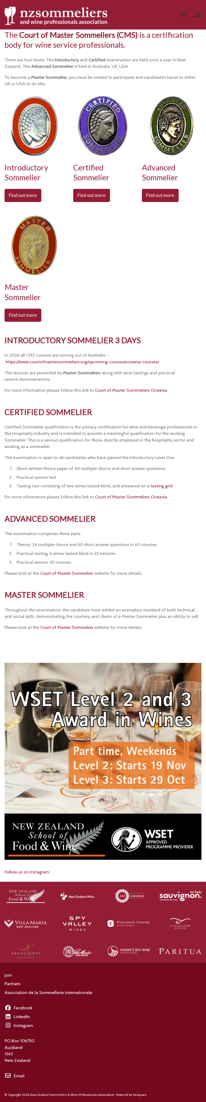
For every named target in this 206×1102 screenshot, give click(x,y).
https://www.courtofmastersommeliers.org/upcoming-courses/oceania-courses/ (82, 361)
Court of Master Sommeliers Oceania (131, 390)
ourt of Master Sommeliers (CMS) (81, 34)
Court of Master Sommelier (66, 573)
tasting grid (161, 485)
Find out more (23, 195)
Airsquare (139, 1095)
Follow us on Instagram (27, 872)
